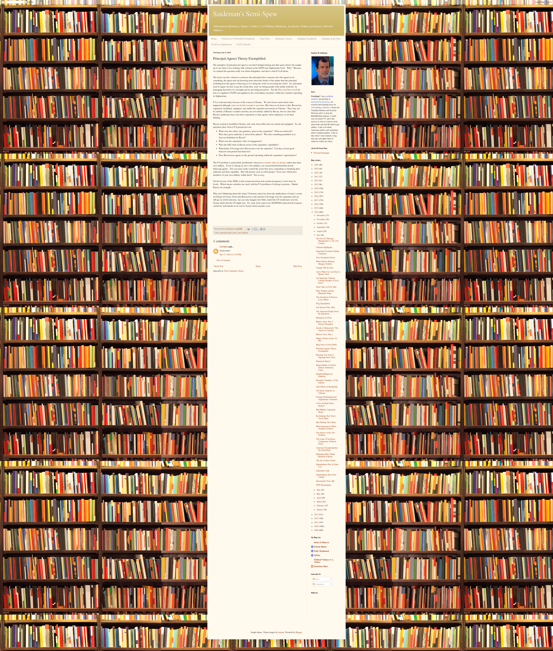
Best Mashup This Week (326, 422)
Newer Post (218, 266)
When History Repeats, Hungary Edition (325, 262)
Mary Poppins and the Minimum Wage (325, 292)
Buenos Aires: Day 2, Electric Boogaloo (325, 322)
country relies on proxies (275, 162)
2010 (316, 526)
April (319, 497)
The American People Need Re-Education (327, 312)
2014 (316, 212)
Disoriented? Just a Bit (325, 481)
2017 (316, 200)
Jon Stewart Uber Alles (325, 307)
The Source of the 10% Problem (325, 433)
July (319, 235)
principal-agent (226, 232)
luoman (281, 632)
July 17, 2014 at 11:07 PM (230, 254)
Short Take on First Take (326, 286)
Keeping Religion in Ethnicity (324, 375)
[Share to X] (258, 229)
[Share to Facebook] (261, 229)
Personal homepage (321, 152)
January (320, 509)
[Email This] (253, 229)
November (321, 219)
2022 (316, 180)
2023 (316, 176)
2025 (316, 168)
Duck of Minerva (321, 542)
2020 (316, 188)
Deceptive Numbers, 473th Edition (327, 381)
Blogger (299, 632)
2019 (316, 192)
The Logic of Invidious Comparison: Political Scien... (326, 441)
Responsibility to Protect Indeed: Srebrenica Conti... (326, 367)
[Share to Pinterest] (264, 229)
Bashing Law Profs (324, 317)
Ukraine (245, 232)
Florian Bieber (320, 546)
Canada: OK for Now (324, 267)
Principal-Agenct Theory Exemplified (326, 349)
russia (234, 232)
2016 (316, 204)
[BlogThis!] (255, 229)
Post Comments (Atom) (234, 270)
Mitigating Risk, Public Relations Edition (325, 455)
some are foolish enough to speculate (247, 105)
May (319, 493)
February (321, 505)
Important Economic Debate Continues (327, 252)
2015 (316, 208)
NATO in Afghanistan (221, 44)
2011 (316, 522)
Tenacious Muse (321, 566)
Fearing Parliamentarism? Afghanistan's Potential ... (327, 398)
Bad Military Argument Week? (325, 410)
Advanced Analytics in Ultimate (325, 391)
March (319, 501)
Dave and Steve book (287, 89)
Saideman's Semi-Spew (245, 13)
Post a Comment (223, 260)
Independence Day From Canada (326, 475)
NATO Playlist (243, 44)
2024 (316, 172)
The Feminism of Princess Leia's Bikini (326, 298)
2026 (316, 164)
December (321, 215)
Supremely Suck (322, 470)
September (321, 227)
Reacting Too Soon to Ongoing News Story (325, 356)
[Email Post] (248, 229)
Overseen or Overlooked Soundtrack (238, 38)
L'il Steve (224, 246)
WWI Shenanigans (323, 484)
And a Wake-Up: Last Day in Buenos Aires (328, 273)
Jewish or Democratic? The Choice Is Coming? (327, 329)
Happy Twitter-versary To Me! (326, 339)
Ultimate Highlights (324, 247)
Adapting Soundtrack (307, 38)
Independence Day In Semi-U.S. (327, 465)
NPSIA (317, 555)
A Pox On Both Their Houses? (325, 404)
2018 (316, 196)
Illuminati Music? (323, 361)
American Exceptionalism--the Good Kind (327, 449)
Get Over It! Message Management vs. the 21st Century (327, 241)
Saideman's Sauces (283, 38)
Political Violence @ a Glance (323, 560)
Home (214, 38)
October (320, 223)
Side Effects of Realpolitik (327, 386)
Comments (319, 584)
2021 (316, 184)
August (320, 231)
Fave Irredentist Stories (325, 257)
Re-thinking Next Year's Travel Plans (326, 417)
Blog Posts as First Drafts (326, 344)
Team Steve (265, 38)
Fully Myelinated (321, 550)
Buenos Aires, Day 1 (324, 334)
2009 (316, 530)
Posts (317, 579)
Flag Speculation (323, 303)
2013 (316, 514)
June (319, 489)
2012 (316, 518)
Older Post (297, 266)
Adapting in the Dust (330, 38)
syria (239, 232)
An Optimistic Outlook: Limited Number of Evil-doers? (327, 280)
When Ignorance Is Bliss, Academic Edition (326, 427)
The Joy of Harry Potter (326, 460)
